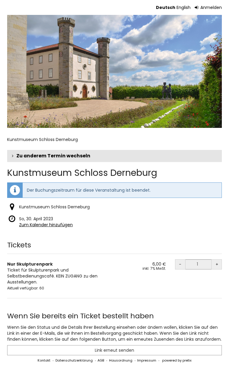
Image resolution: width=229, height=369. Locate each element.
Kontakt (44, 360)
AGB (101, 360)
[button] (114, 156)
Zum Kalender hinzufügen (46, 225)
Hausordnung (120, 360)
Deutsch (165, 7)
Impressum (146, 360)
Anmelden (210, 7)
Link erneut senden (114, 350)
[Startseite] (114, 71)
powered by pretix (176, 360)
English (184, 7)
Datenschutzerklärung (74, 360)
